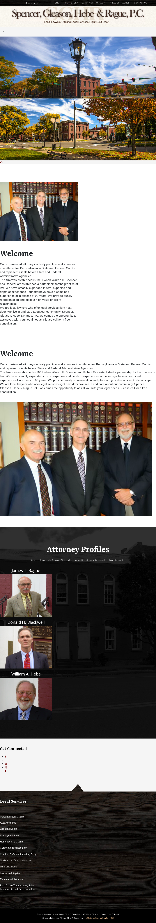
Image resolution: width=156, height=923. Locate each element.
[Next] (2, 162)
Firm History (71, 3)
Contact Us (140, 3)
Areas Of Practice (119, 3)
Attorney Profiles (92, 3)
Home (56, 3)
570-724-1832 (34, 3)
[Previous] (0, 162)
